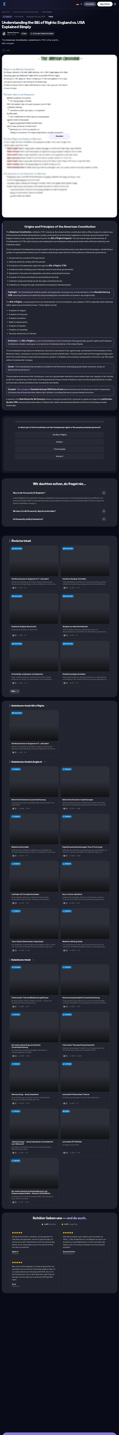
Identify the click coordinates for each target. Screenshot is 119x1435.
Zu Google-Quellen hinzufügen (43, 33)
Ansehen (59, 136)
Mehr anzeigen (8, 43)
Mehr (13, 691)
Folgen (24, 33)
